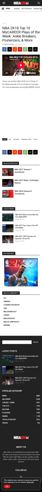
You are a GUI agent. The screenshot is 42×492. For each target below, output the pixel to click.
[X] (9, 49)
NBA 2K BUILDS (9, 318)
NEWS (8, 8)
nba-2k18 (16, 139)
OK (7, 486)
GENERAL (7, 301)
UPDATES (5, 175)
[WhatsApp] (25, 49)
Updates (17, 8)
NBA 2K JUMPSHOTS (11, 322)
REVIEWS (7, 325)
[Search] (39, 3)
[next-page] (7, 202)
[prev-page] (3, 202)
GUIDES (6, 315)
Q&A (5, 308)
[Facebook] (4, 49)
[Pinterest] (20, 49)
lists (10, 139)
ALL (5, 298)
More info (30, 482)
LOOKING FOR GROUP (12, 305)
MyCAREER (6, 186)
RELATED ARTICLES (11, 163)
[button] (3, 3)
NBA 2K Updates (9, 44)
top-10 (35, 139)
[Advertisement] (21, 17)
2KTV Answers (27, 8)
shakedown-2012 (26, 139)
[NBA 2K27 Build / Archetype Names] (7, 183)
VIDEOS (4, 23)
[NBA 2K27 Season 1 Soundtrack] (7, 172)
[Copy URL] (35, 49)
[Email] (30, 49)
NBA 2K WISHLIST (10, 312)
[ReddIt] (15, 49)
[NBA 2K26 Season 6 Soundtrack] (7, 194)
